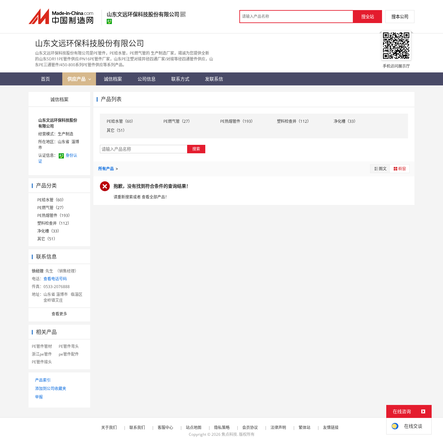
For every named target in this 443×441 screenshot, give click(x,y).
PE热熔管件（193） (54, 215)
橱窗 (402, 168)
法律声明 (278, 427)
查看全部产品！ (155, 197)
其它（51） (47, 239)
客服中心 (165, 427)
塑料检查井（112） (54, 223)
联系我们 (137, 427)
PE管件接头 (42, 362)
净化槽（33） (49, 231)
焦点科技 (229, 434)
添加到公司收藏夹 (50, 388)
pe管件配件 (69, 354)
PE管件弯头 (69, 346)
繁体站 (304, 427)
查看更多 (59, 314)
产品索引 (43, 380)
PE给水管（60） (51, 200)
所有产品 (106, 168)
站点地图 (193, 427)
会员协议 (250, 427)
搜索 (196, 149)
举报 (39, 397)
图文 (383, 168)
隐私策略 (222, 427)
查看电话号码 (55, 279)
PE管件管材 (42, 346)
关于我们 (109, 427)
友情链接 (331, 427)
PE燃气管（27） (51, 207)
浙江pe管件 (42, 354)
